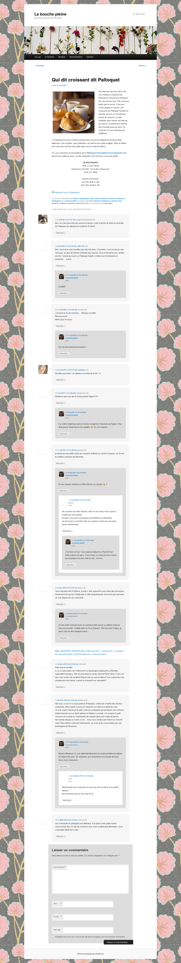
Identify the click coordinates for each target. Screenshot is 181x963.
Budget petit (84, 198)
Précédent (39, 65)
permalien (108, 203)
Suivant (143, 65)
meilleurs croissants (67, 203)
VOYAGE (89, 57)
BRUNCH (61, 57)
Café (91, 198)
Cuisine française (100, 198)
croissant (114, 201)
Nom (58, 903)
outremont (79, 203)
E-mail (58, 916)
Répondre (60, 232)
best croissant (94, 201)
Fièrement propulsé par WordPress (90, 954)
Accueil (38, 57)
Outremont (112, 198)
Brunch (76, 198)
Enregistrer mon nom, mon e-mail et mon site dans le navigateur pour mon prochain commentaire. (90, 937)
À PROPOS (49, 57)
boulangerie (105, 201)
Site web (57, 929)
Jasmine (81, 370)
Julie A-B (80, 246)
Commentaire (60, 867)
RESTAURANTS (76, 57)
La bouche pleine (50, 14)
